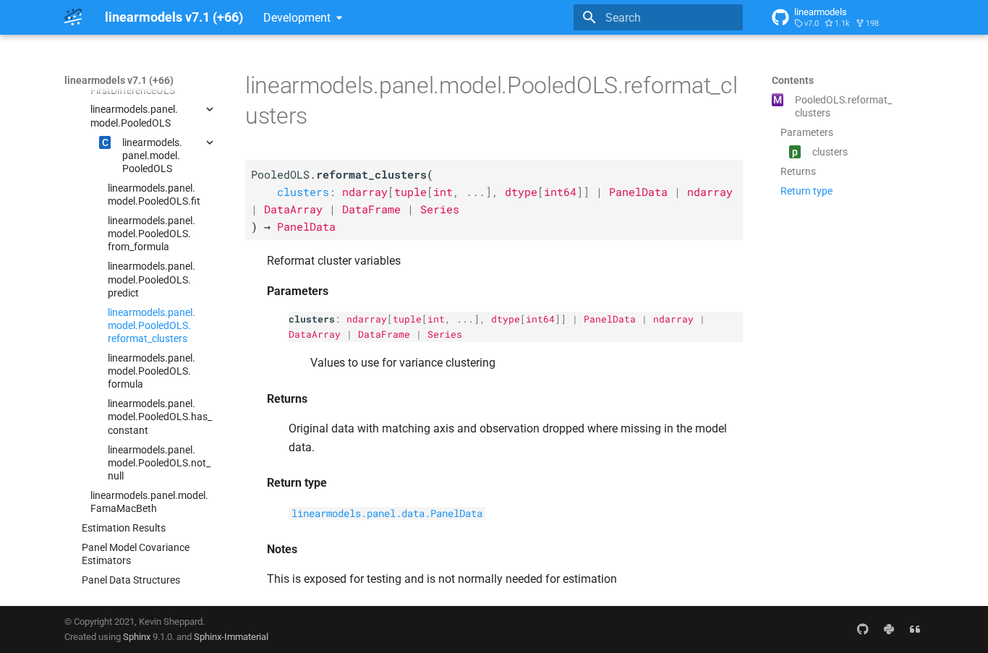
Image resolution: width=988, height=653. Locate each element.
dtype (505, 318)
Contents (793, 80)
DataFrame (384, 334)
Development (297, 18)
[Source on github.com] (862, 629)
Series (444, 334)
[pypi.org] (888, 629)
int (436, 318)
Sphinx (136, 636)
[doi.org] (915, 629)
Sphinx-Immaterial (231, 636)
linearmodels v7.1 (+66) (119, 80)
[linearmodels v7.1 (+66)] (73, 17)
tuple (407, 318)
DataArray (315, 334)
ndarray (366, 318)
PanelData (610, 318)
